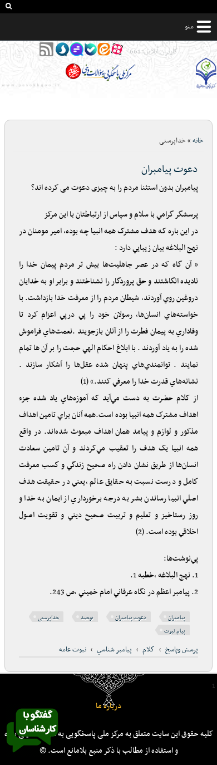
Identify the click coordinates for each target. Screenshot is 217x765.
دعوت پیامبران (169, 169)
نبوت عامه (72, 650)
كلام (148, 650)
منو (189, 27)
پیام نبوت (174, 631)
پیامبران (176, 617)
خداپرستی (48, 617)
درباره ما (108, 706)
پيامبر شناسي (114, 650)
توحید (87, 617)
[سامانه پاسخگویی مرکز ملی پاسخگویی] (32, 755)
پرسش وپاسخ (181, 650)
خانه (198, 141)
